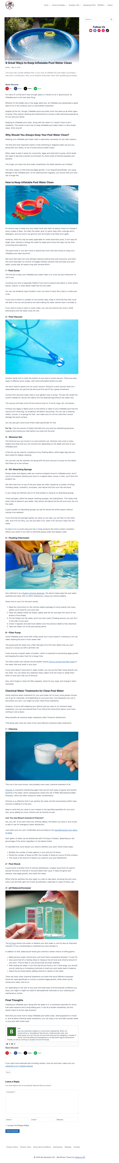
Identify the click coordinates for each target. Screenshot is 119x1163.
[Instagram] (14, 1044)
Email (34, 1120)
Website (60, 1120)
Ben (8, 67)
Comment (11, 1092)
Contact (76, 1147)
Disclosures (57, 1147)
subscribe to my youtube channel (19, 1066)
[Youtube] (7, 1044)
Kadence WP (80, 1157)
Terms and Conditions (42, 1147)
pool (8, 1072)
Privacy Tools (25, 1147)
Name (9, 1120)
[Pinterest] (12, 1044)
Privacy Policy (23, 1125)
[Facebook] (9, 1044)
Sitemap (68, 1147)
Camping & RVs (89, 5)
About (110, 5)
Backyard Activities (12, 59)
